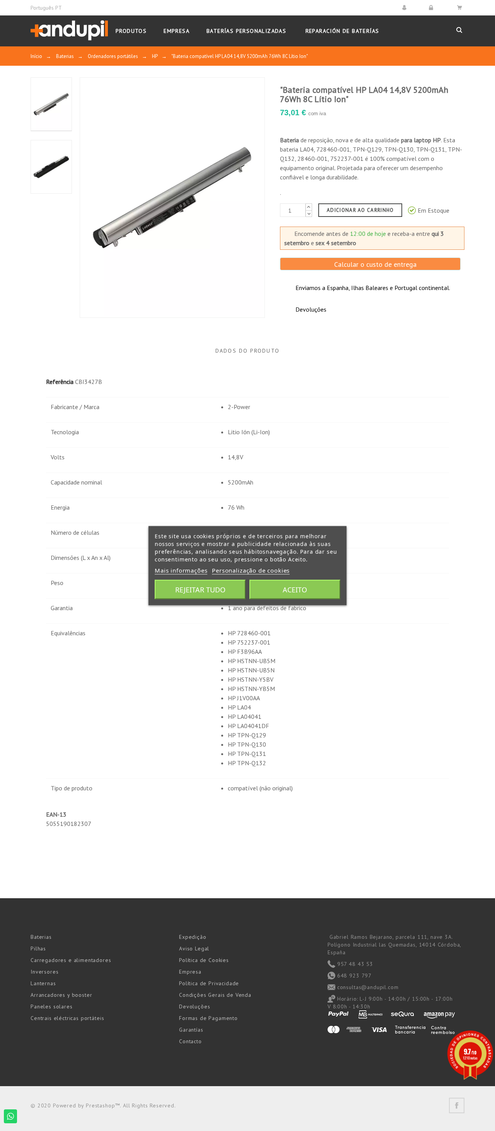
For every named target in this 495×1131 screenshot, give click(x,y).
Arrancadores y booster (61, 994)
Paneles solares (52, 1006)
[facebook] (456, 1105)
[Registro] (432, 7)
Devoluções (194, 1006)
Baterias (41, 936)
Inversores (44, 971)
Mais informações (181, 570)
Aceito (295, 589)
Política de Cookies (204, 960)
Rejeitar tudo (200, 589)
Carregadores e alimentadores (71, 960)
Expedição (193, 936)
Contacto (190, 1041)
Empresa (190, 971)
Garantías (191, 1029)
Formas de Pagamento (208, 1018)
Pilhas (38, 948)
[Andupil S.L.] (69, 30)
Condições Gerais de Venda (215, 994)
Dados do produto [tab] (247, 350)
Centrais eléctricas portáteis (67, 1018)
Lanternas (43, 983)
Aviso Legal (194, 948)
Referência (59, 382)
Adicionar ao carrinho (360, 210)
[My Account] (405, 7)
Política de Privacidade (209, 983)
